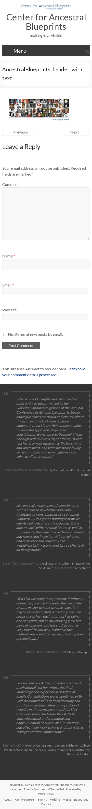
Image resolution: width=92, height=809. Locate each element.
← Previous (18, 132)
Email (8, 285)
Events (42, 799)
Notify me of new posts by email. (35, 334)
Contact (46, 804)
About (8, 799)
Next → (76, 132)
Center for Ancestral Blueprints (46, 22)
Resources (81, 799)
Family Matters (25, 799)
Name (8, 256)
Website (9, 309)
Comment (10, 184)
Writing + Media (60, 799)
